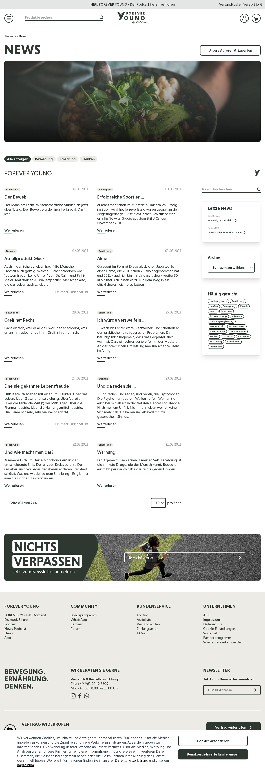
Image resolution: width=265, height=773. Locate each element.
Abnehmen (233, 341)
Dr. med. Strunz (16, 619)
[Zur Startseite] (132, 18)
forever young (218, 316)
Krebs (213, 311)
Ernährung (68, 159)
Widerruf (210, 633)
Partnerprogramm (217, 637)
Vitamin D (243, 336)
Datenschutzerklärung (131, 760)
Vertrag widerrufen (233, 727)
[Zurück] (6, 503)
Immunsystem (238, 331)
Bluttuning (216, 341)
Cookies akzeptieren (213, 741)
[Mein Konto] (244, 18)
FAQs (141, 633)
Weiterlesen (14, 230)
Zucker (214, 336)
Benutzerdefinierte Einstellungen (213, 754)
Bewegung (44, 159)
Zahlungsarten (147, 628)
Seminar (77, 624)
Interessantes (236, 326)
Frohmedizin (217, 326)
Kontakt (143, 615)
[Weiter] (40, 503)
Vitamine (237, 316)
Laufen (214, 306)
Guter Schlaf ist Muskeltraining (225, 232)
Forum (76, 628)
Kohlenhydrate (218, 301)
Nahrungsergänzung (221, 321)
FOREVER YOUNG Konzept (25, 615)
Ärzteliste (144, 619)
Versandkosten (148, 624)
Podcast (10, 624)
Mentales (226, 311)
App (7, 637)
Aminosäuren (217, 331)
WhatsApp (79, 619)
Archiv (214, 257)
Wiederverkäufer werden (222, 642)
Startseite (10, 36)
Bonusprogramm (84, 615)
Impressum (25, 765)
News (8, 633)
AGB (206, 615)
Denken (89, 159)
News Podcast (15, 628)
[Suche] (101, 17)
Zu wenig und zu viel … (221, 220)
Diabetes (228, 336)
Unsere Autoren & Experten (230, 50)
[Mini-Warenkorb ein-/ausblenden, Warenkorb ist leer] (256, 18)
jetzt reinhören (163, 4)
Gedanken (216, 346)
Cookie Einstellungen (219, 628)
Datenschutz (212, 624)
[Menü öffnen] (8, 18)
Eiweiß (244, 306)
